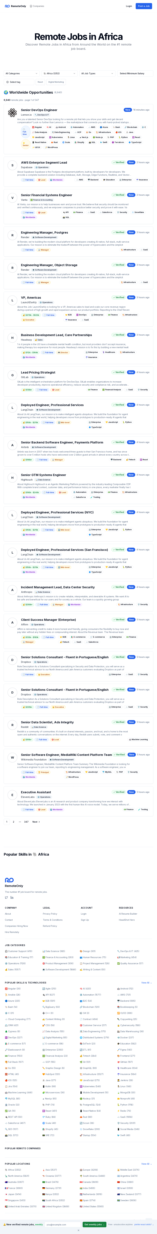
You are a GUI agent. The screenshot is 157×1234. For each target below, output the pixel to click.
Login (129, 6)
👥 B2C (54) (86, 1001)
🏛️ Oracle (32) (12, 1104)
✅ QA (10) (10, 1111)
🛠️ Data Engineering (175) (93, 1031)
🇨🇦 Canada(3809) (89, 1182)
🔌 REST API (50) (13, 1117)
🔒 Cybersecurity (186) (128, 1025)
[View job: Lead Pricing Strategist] (78, 381)
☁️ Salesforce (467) (15, 1123)
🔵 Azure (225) (12, 1001)
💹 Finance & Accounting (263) (58, 957)
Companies (38, 6)
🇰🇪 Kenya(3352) (50, 1194)
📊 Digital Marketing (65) (54, 1037)
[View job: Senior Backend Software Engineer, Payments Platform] (78, 451)
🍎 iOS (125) (11, 1080)
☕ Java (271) (49, 1080)
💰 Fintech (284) (88, 1056)
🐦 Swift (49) (123, 1135)
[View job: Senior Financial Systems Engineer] (78, 206)
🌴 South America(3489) (92, 1176)
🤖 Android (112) (125, 988)
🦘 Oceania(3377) (51, 1176)
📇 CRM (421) (12, 1025)
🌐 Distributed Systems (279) (94, 1037)
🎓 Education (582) (126, 1043)
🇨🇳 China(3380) (125, 1182)
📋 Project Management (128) (95, 963)
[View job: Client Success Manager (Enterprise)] (78, 631)
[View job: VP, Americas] (78, 309)
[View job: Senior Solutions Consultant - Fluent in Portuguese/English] (78, 666)
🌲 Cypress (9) (12, 1031)
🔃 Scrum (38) (87, 1123)
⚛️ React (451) (49, 1111)
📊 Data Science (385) (53, 951)
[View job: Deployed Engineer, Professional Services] (78, 416)
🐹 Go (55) (10, 1068)
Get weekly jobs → (94, 1224)
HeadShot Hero (127, 920)
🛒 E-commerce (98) (52, 1043)
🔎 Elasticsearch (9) (15, 1049)
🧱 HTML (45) (12, 1074)
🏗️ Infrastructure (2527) (92, 1074)
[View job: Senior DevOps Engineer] (78, 129)
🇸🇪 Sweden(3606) (126, 1200)
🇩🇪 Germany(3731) (51, 1188)
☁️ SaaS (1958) (125, 1117)
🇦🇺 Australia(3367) (14, 1182)
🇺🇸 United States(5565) (92, 1206)
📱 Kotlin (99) (49, 1086)
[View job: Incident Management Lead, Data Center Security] (78, 596)
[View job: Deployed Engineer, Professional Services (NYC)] (78, 524)
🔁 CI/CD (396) (124, 1013)
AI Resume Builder (128, 913)
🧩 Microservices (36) (53, 1092)
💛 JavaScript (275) (90, 1080)
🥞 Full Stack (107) (14, 1062)
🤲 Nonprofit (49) (126, 1098)
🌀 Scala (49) (49, 1123)
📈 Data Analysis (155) (53, 1031)
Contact (9, 920)
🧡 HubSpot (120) (51, 1074)
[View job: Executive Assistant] (78, 801)
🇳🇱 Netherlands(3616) (91, 1194)
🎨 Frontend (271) (126, 1056)
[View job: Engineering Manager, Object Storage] (78, 274)
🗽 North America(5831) (17, 1176)
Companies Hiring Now (16, 926)
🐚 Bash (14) (11, 1007)
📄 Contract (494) (89, 1019)
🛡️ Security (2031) (126, 1123)
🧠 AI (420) (85, 988)
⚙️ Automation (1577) (90, 994)
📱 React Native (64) (90, 1111)
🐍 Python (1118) (125, 1104)
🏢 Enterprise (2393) (52, 1049)
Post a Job (144, 6)
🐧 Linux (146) (124, 1086)
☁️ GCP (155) (49, 1062)
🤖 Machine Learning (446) (19, 1092)
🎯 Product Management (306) (58, 963)
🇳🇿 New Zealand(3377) (129, 1194)
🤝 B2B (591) (48, 1001)
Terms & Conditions (53, 920)
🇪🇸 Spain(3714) (88, 1200)
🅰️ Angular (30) (13, 988)
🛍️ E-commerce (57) (15, 1043)
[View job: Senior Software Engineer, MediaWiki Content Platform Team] (78, 766)
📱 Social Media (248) (128, 1129)
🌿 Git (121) (85, 1062)
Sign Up (85, 920)
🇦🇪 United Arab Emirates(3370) (21, 1206)
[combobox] (22, 73)
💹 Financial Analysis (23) (55, 1056)
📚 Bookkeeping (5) (127, 1007)
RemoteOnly (14, 886)
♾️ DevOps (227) (14, 1037)
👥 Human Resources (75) (93, 957)
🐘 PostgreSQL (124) (90, 1104)
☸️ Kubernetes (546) (90, 1086)
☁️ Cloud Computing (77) (18, 1019)
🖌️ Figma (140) (124, 1049)
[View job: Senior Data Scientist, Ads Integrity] (78, 731)
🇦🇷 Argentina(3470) (127, 1176)
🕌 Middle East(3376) (128, 1169)
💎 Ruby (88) (49, 1117)
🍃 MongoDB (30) (126, 1092)
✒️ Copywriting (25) (127, 1019)
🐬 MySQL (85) (12, 1098)
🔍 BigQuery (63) (51, 1007)
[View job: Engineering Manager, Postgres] (78, 241)
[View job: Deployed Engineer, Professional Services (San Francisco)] (78, 561)
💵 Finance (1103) (14, 1056)
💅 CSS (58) (48, 1025)
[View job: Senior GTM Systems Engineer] (78, 486)
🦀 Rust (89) (86, 1117)
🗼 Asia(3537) (49, 1169)
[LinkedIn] (11, 897)
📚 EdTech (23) (88, 1043)
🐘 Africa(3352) (13, 1169)
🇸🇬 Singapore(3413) (15, 1200)
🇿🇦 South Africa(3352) (53, 1200)
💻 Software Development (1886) (59, 969)
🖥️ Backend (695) (126, 1001)
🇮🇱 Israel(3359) (125, 1188)
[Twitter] (6, 897)
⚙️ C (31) (9, 1013)
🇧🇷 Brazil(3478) (50, 1182)
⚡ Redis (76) (124, 1111)
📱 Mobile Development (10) (94, 1092)
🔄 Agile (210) (49, 988)
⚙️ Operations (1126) (15, 963)
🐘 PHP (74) (48, 1104)
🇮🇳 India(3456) (87, 1188)
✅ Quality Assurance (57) (130, 963)
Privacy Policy (50, 913)
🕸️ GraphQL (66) (88, 1068)
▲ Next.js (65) (49, 1098)
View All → (146, 982)
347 (26, 821)
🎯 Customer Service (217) (93, 1025)
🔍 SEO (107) (11, 1129)
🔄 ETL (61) (85, 1049)
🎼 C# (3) (84, 1013)
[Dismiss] (78, 1230)
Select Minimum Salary (132, 73)
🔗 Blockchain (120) (90, 1007)
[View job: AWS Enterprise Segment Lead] (78, 172)
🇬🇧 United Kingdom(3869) (55, 1206)
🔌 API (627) (48, 994)
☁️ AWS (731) (124, 994)
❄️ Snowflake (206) (90, 1129)
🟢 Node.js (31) (87, 1098)
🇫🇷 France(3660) (14, 1188)
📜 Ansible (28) (12, 994)
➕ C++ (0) (48, 1013)
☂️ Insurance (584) (126, 1074)
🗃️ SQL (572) (11, 1135)
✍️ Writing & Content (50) (92, 969)
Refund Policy (50, 926)
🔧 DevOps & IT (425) (128, 951)
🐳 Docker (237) (125, 1037)
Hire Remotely (12, 932)
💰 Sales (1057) (13, 969)
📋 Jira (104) (11, 1086)
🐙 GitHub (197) (125, 1062)
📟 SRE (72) (48, 1135)
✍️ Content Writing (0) (53, 1019)
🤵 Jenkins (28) (125, 1080)
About (8, 913)
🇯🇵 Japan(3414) (13, 1194)
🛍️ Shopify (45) (50, 1129)
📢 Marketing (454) (127, 957)
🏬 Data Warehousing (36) (130, 1031)
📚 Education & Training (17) (19, 957)
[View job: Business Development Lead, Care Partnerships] (78, 346)
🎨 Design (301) (88, 951)
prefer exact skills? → (144, 1224)
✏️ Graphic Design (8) (53, 1068)
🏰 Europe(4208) (89, 1169)
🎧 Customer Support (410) (18, 951)
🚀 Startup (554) (88, 1135)
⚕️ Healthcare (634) (127, 1068)
